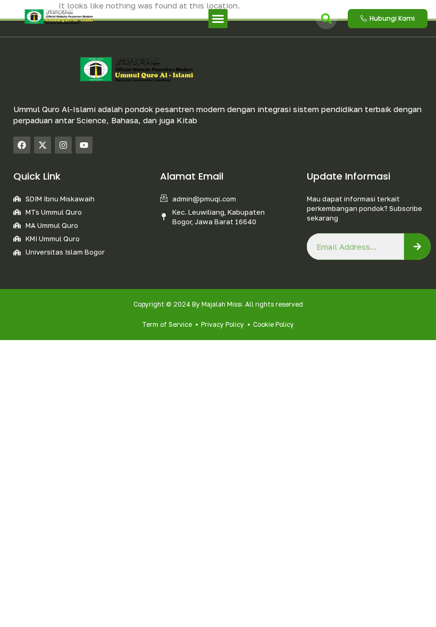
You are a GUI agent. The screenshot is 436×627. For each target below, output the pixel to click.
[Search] (417, 246)
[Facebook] (21, 145)
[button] (218, 18)
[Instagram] (63, 145)
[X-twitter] (42, 145)
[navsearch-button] (326, 18)
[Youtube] (84, 145)
